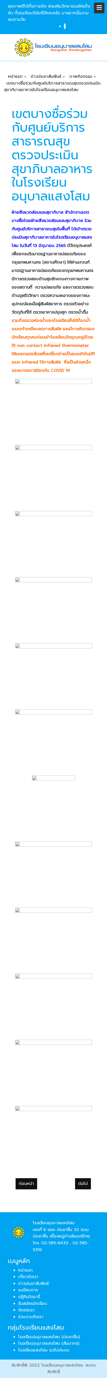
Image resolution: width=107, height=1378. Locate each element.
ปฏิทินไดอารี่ (29, 1297)
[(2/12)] (53, 474)
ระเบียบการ (28, 1290)
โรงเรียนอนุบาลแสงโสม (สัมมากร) (48, 1343)
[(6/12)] (53, 738)
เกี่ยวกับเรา (28, 1277)
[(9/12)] (53, 936)
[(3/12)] (53, 540)
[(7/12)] (53, 804)
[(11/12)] (53, 1068)
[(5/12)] (53, 672)
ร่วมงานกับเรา (30, 1317)
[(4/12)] (53, 606)
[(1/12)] (53, 408)
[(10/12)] (53, 1002)
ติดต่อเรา (26, 1310)
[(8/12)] (53, 870)
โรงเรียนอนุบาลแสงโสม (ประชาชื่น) (49, 1337)
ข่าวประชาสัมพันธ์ (33, 1283)
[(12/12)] (53, 1135)
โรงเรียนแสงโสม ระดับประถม (43, 1350)
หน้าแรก (25, 1270)
